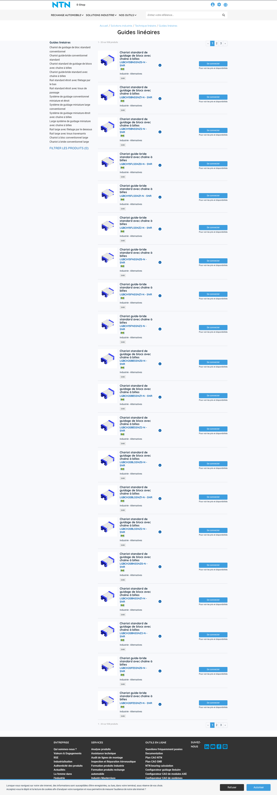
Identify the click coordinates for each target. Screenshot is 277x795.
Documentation (154, 753)
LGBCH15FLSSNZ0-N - (136, 164)
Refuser (232, 787)
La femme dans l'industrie (63, 776)
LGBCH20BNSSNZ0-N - (133, 565)
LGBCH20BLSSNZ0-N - (133, 464)
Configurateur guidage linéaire (163, 769)
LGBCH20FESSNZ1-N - (136, 703)
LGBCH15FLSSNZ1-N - (135, 195)
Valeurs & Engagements (67, 753)
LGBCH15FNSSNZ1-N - (136, 294)
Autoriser (259, 787)
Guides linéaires (168, 25)
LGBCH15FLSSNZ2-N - (136, 227)
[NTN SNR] (61, 5)
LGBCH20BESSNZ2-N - (133, 429)
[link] (213, 5)
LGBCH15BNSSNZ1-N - (136, 97)
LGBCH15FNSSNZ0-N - (133, 261)
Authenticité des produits (68, 765)
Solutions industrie (121, 25)
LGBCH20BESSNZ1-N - (136, 395)
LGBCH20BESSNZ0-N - (133, 362)
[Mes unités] (219, 5)
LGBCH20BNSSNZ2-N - (133, 635)
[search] (223, 15)
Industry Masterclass (103, 778)
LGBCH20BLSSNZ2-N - (133, 530)
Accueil (104, 25)
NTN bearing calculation (159, 765)
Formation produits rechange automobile (108, 771)
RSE (56, 757)
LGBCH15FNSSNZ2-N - (133, 327)
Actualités (59, 769)
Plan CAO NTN (153, 757)
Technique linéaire (145, 25)
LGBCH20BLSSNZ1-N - (136, 497)
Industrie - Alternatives (131, 73)
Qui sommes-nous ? (65, 749)
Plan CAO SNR (153, 761)
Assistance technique (103, 753)
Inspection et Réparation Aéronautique (113, 761)
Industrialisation (63, 761)
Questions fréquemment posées (163, 749)
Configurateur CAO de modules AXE (166, 773)
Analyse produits (101, 749)
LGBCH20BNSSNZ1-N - (133, 600)
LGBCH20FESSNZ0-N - (133, 669)
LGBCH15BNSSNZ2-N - (133, 130)
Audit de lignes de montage (107, 757)
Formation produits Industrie (107, 765)
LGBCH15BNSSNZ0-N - (133, 64)
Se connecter (213, 63)
